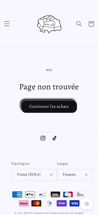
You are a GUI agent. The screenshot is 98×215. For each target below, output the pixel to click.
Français (69, 174)
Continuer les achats (49, 106)
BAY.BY (28, 212)
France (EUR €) (29, 174)
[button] (7, 24)
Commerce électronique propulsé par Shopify (58, 212)
